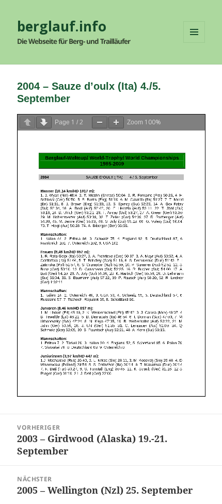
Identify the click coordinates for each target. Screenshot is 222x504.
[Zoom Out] (99, 122)
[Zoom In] (116, 122)
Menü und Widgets (194, 42)
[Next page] (44, 122)
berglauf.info (61, 26)
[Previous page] (27, 122)
